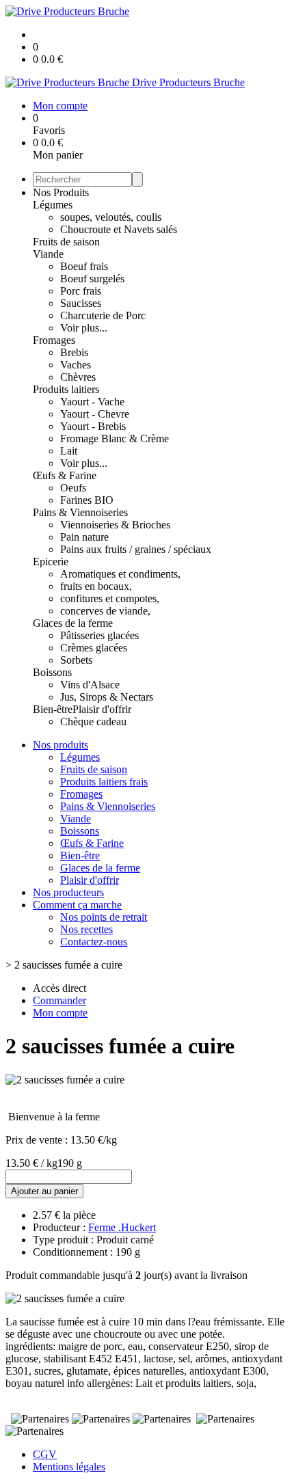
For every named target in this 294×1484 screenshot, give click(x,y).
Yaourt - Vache (92, 401)
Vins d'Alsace (90, 684)
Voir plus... (83, 328)
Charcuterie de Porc (103, 315)
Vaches (75, 364)
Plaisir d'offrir (101, 709)
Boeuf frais (84, 266)
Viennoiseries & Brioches (115, 524)
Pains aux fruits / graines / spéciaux (135, 549)
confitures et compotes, (109, 598)
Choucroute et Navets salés (118, 229)
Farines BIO (86, 500)
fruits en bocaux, (96, 586)
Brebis (74, 352)
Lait (68, 451)
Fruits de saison (66, 241)
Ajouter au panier (44, 1191)
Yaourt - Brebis (93, 426)
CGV (45, 1454)
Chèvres (78, 377)
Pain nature (84, 537)
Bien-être (52, 709)
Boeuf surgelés (92, 278)
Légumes (52, 205)
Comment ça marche (77, 904)
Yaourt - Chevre (94, 414)
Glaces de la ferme (73, 623)
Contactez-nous (93, 941)
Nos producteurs (68, 892)
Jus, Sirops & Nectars (106, 697)
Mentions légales (69, 1466)
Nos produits (60, 745)
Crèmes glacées (93, 647)
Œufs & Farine (64, 475)
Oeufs (73, 488)
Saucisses (80, 303)
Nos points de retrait (103, 917)
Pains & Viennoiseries (80, 512)
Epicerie (50, 561)
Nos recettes (86, 929)
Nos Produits (61, 192)
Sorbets (76, 660)
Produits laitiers (66, 389)
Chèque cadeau (93, 721)
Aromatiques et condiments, (120, 574)
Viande (48, 254)
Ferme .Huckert (122, 1227)
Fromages (54, 340)
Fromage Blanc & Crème (114, 438)
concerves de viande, (105, 611)
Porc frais (80, 291)
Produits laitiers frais (104, 781)
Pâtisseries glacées (99, 635)
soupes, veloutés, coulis (110, 217)
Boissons (52, 672)
